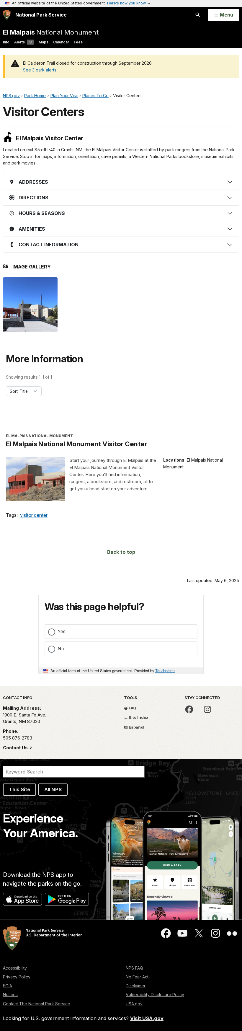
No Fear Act (137, 976)
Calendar (61, 42)
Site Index (138, 717)
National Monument (51, 32)
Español (136, 727)
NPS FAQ (134, 967)
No (61, 648)
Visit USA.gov (146, 1018)
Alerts (23, 42)
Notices (10, 994)
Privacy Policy (16, 976)
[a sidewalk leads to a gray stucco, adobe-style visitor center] (30, 304)
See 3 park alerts (39, 69)
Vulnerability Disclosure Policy (155, 994)
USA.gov (134, 1003)
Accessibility (15, 967)
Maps (43, 42)
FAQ (132, 708)
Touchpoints (165, 670)
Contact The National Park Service (36, 1003)
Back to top (121, 552)
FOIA (7, 985)
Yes (62, 631)
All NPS (53, 789)
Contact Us (16, 747)
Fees (78, 42)
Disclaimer (135, 985)
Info (6, 42)
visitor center (34, 515)
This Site (19, 789)
